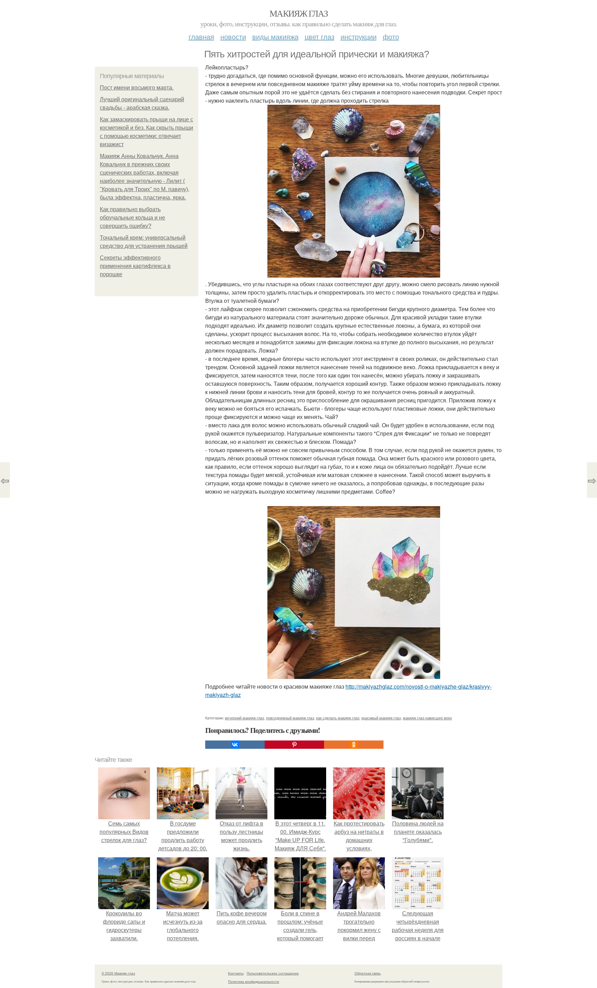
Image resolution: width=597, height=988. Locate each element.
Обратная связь (367, 973)
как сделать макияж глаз (337, 717)
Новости (233, 36)
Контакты (236, 973)
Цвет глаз (319, 36)
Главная (201, 36)
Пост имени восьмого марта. (136, 88)
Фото (391, 36)
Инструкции (359, 36)
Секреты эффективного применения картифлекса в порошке (135, 266)
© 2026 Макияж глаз (118, 973)
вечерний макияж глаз (244, 717)
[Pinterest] (294, 744)
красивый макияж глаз (381, 717)
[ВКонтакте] (235, 744)
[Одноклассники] (353, 744)
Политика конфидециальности (253, 981)
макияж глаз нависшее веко (427, 717)
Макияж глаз (298, 13)
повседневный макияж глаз (290, 717)
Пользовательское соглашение (273, 973)
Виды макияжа (275, 36)
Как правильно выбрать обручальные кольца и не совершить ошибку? (132, 217)
